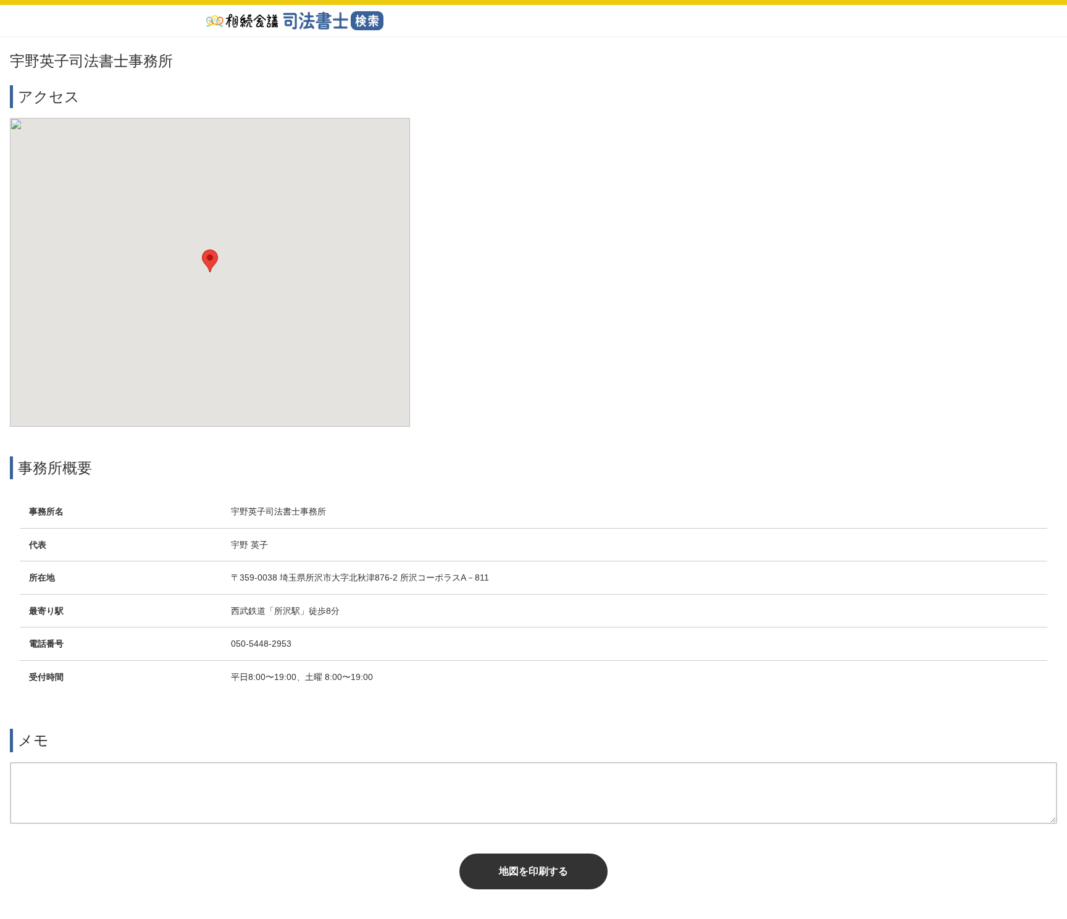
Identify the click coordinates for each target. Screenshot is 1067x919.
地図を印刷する (533, 871)
